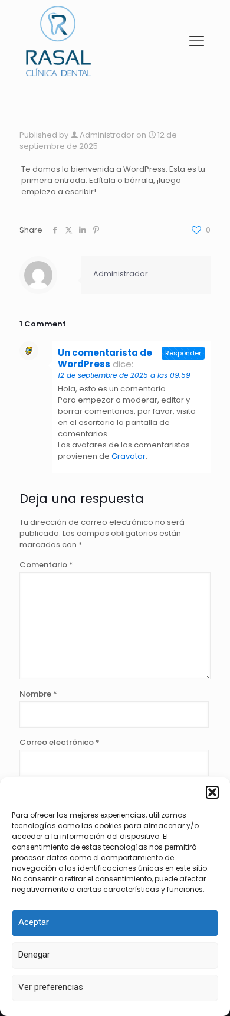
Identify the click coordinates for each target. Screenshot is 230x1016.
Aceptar (33, 922)
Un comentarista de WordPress (105, 358)
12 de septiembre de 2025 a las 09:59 (124, 375)
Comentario (46, 564)
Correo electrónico (59, 742)
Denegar (34, 954)
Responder (183, 353)
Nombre (38, 694)
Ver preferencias (50, 987)
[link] (58, 41)
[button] (212, 792)
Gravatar (128, 456)
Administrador (107, 135)
